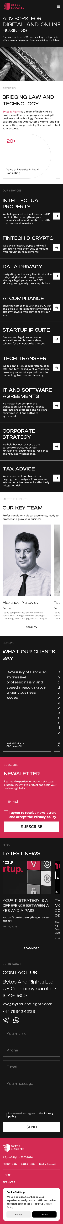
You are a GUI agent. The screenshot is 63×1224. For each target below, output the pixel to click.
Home (7, 1175)
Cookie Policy (28, 1163)
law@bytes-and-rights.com (27, 1004)
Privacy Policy (10, 1163)
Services (9, 1182)
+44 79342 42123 (19, 1012)
